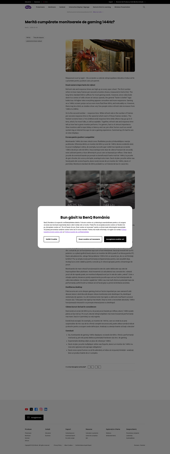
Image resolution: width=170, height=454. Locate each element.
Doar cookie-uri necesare (89, 239)
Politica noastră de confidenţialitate (76, 232)
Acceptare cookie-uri (115, 239)
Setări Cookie (51, 239)
